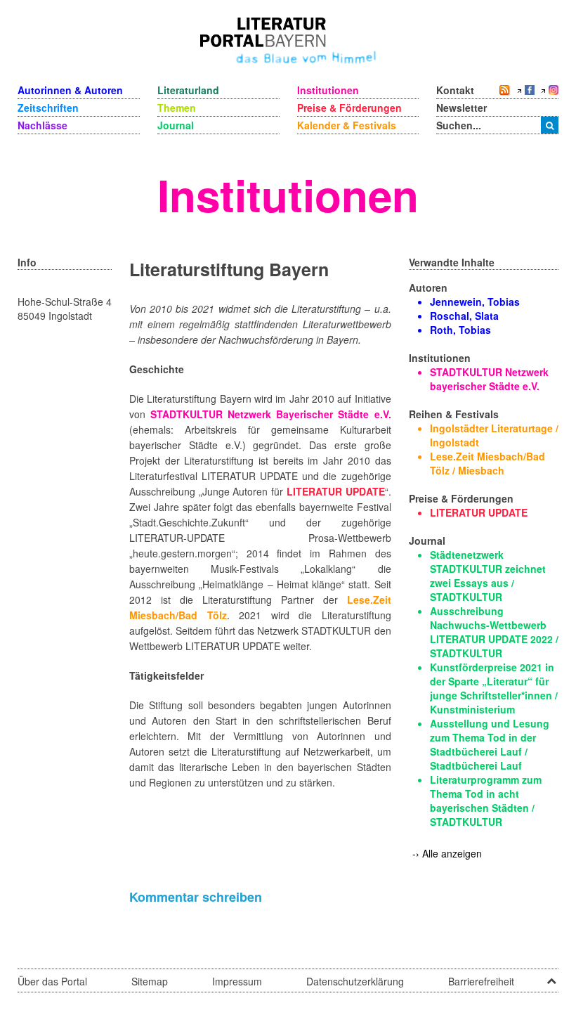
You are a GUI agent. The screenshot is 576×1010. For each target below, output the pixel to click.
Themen (176, 108)
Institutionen (328, 90)
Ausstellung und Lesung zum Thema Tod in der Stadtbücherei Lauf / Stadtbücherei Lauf (489, 744)
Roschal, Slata (464, 316)
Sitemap (149, 981)
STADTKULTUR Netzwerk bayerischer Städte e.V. (489, 379)
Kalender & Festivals (346, 125)
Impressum (237, 981)
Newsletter (461, 108)
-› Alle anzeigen (447, 853)
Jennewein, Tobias (475, 301)
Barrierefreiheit (481, 981)
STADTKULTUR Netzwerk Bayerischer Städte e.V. (270, 414)
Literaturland (188, 90)
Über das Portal (52, 981)
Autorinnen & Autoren (70, 90)
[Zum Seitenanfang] (551, 976)
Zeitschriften (48, 108)
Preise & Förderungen (349, 108)
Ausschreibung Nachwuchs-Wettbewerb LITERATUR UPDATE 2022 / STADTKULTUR (494, 632)
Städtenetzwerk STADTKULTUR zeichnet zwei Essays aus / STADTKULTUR (488, 576)
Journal (175, 125)
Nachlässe (42, 125)
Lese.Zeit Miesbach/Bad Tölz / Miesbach (487, 463)
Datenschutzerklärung (355, 981)
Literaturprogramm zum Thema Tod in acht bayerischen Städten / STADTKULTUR (486, 800)
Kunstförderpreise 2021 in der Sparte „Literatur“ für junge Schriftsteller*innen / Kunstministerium (494, 688)
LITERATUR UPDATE (336, 491)
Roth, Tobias (460, 330)
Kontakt (455, 90)
